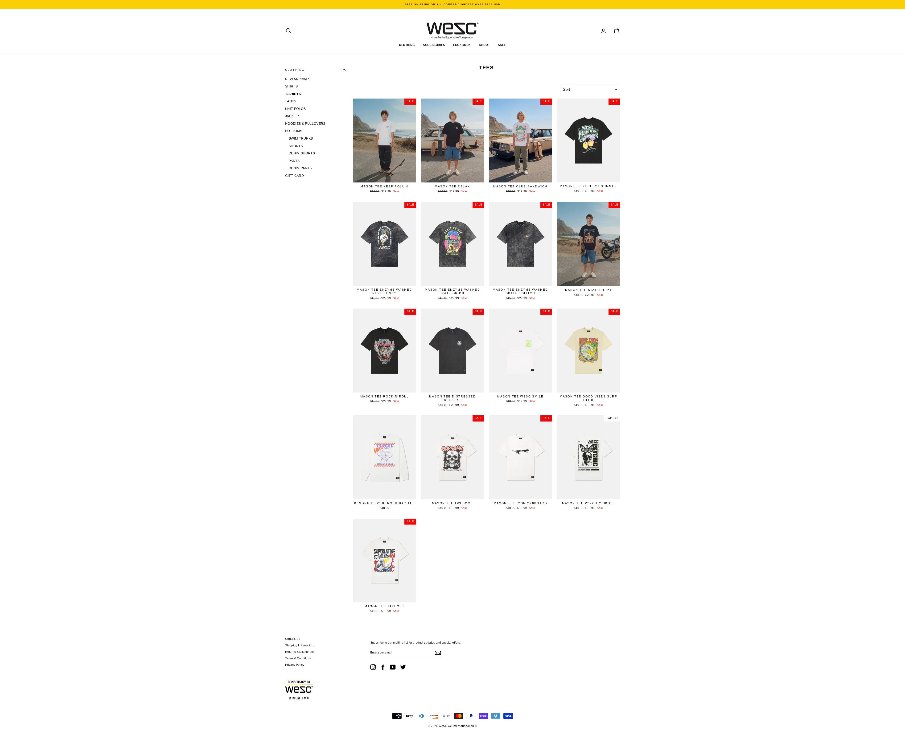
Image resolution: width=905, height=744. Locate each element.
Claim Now (406, 387)
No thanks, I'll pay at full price (407, 404)
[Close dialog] (538, 317)
